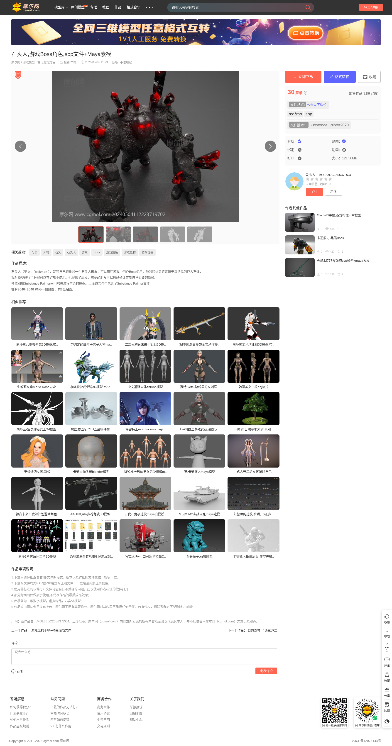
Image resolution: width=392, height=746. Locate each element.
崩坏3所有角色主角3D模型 (37, 556)
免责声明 (103, 720)
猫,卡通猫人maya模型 (199, 471)
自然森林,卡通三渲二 (262, 630)
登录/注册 (371, 7)
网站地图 (136, 713)
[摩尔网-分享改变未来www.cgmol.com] (31, 12)
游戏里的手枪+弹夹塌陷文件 (50, 630)
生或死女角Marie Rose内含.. (37, 387)
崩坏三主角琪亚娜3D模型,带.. (253, 344)
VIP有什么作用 (60, 726)
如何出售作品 (19, 720)
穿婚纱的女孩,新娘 (37, 471)
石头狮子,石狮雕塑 (199, 556)
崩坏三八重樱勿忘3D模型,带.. (37, 344)
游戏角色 (112, 252)
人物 (46, 252)
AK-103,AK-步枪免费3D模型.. (91, 514)
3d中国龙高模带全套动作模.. (199, 344)
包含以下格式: (317, 104)
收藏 (387, 680)
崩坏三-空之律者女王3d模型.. (37, 429)
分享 (387, 695)
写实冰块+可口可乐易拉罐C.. (145, 556)
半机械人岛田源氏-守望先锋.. (253, 556)
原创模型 (78, 7)
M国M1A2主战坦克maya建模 (199, 514)
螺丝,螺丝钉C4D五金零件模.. (91, 429)
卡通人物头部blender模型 (91, 471)
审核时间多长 (59, 713)
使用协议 (103, 713)
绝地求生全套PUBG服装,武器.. (91, 556)
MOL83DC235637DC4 (334, 175)
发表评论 (266, 671)
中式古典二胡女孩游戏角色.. (253, 471)
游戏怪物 (130, 252)
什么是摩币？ (19, 713)
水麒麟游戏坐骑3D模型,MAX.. (91, 387)
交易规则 (103, 726)
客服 (387, 622)
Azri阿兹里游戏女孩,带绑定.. (199, 429)
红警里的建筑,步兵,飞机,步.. (253, 514)
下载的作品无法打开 (64, 707)
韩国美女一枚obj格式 (253, 387)
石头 (58, 252)
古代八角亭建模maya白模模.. (145, 514)
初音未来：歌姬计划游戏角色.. (37, 514)
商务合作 (103, 707)
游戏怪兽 (147, 252)
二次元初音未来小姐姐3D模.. (145, 344)
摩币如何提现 (59, 720)
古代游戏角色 (46, 62)
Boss (96, 252)
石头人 (71, 252)
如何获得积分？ (21, 707)
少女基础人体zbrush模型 (145, 387)
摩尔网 (15, 62)
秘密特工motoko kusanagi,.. (145, 429)
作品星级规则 (19, 726)
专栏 (93, 7)
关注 (314, 192)
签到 (387, 636)
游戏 (85, 252)
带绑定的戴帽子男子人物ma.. (91, 344)
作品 (118, 7)
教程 (105, 7)
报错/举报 (70, 62)
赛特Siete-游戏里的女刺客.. (199, 387)
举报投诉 (136, 707)
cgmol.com (51, 741)
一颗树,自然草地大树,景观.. (253, 429)
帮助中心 (136, 720)
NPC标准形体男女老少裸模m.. (145, 471)
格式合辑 (133, 7)
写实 (34, 252)
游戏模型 (29, 62)
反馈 (387, 710)
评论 (387, 665)
